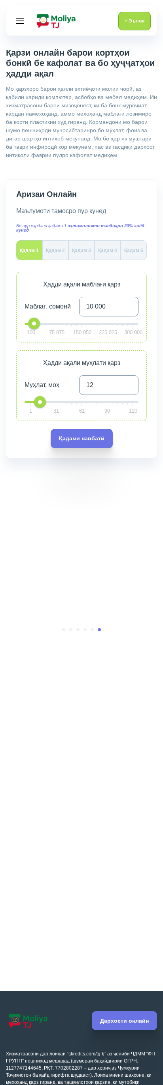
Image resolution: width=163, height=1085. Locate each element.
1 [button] (99, 629)
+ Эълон (134, 21)
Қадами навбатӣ (81, 438)
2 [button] (92, 629)
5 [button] (70, 629)
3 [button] (85, 629)
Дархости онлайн (124, 1021)
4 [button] (78, 629)
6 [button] (63, 629)
